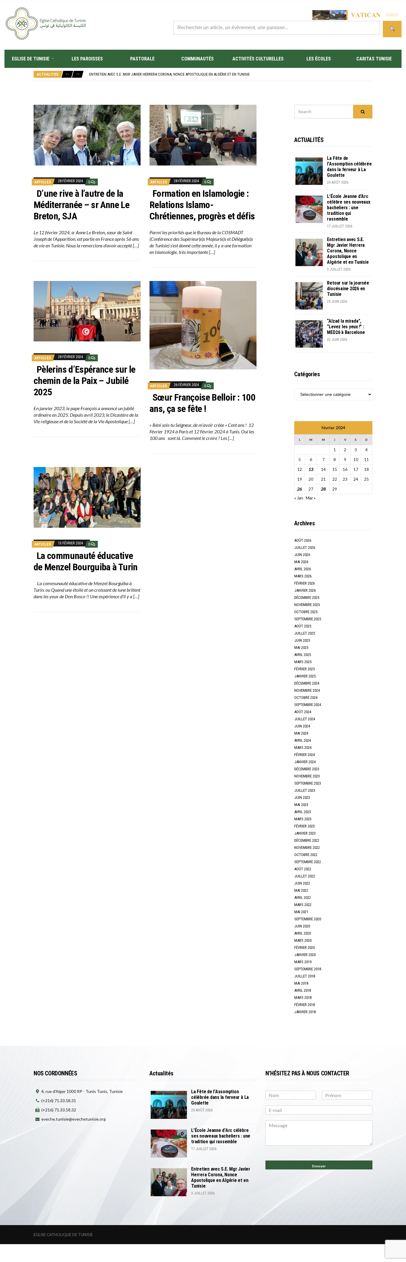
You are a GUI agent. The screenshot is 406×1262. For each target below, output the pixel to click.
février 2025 (304, 669)
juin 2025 (302, 640)
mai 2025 (301, 647)
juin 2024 (302, 726)
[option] (230, 74)
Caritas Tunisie (374, 59)
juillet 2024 (304, 719)
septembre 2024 (307, 704)
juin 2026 (302, 554)
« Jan (298, 497)
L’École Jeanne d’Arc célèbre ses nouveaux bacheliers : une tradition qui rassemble (348, 207)
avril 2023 (302, 812)
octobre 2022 (305, 854)
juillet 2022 (304, 876)
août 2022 (302, 869)
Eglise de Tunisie (30, 59)
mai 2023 (301, 804)
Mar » (311, 497)
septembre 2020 (307, 919)
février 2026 (304, 583)
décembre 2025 (306, 597)
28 (323, 488)
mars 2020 (302, 940)
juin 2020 (302, 926)
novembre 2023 (307, 776)
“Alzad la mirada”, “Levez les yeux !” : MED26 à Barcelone (346, 326)
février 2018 (304, 1004)
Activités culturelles (258, 59)
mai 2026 (301, 562)
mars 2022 (302, 904)
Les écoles (318, 59)
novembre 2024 (307, 690)
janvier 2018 (305, 1012)
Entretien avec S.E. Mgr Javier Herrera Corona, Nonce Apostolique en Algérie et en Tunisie (348, 251)
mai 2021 (301, 912)
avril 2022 (302, 897)
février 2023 (304, 826)
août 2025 (302, 626)
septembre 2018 (307, 969)
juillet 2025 (304, 633)
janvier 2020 (305, 954)
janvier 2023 (305, 833)
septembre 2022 (307, 862)
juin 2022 (302, 883)
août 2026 (302, 540)
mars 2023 (302, 819)
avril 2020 (302, 933)
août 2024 (302, 712)
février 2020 (304, 947)
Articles (42, 182)
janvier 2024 (305, 762)
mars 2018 (302, 997)
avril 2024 (302, 740)
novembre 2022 (307, 847)
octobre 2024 (305, 697)
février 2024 (304, 754)
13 (311, 469)
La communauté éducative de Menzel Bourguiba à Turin (86, 561)
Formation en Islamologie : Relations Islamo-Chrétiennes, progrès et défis (202, 205)
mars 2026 (302, 576)
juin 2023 (302, 797)
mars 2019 (302, 962)
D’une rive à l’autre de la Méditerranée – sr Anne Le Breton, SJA (81, 205)
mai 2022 (301, 890)
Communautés (197, 59)
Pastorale (142, 59)
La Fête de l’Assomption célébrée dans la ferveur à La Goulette (349, 166)
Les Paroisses (87, 59)
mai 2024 (301, 733)
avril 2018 (302, 990)
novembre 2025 (307, 604)
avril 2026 (302, 569)
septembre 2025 (307, 619)
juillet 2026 (304, 547)
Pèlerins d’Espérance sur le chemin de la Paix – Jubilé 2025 (85, 381)
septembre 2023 (307, 783)
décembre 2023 (306, 769)
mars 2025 (302, 662)
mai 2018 (301, 983)
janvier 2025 (305, 676)
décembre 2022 (306, 840)
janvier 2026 (305, 590)
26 (299, 488)
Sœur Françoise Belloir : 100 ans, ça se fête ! (202, 403)
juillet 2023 (304, 790)
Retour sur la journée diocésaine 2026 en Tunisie (132, 74)
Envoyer (319, 1166)
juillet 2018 (304, 976)
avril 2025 (302, 654)
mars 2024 (302, 747)
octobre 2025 (305, 612)
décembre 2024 (306, 683)
